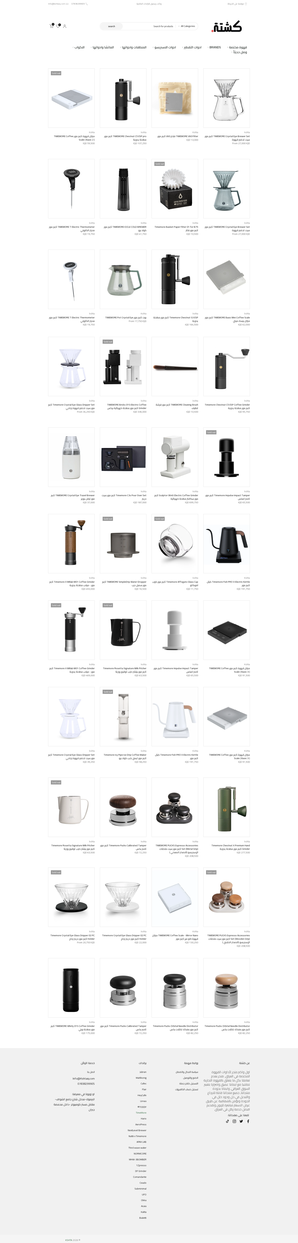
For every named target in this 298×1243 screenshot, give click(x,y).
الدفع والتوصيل (190, 1078)
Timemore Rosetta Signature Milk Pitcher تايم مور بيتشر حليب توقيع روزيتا (124, 670)
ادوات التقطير (192, 47)
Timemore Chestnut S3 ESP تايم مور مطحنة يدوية (175, 319)
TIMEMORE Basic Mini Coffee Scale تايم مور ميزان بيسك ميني (227, 319)
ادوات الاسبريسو (165, 47)
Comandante (139, 1177)
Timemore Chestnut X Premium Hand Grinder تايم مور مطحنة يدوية (230, 847)
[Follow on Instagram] (234, 1121)
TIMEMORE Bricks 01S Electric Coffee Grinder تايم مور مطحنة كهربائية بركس (126, 406)
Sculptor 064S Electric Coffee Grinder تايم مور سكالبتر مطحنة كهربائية (176, 497)
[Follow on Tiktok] (227, 1121)
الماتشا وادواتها (103, 47)
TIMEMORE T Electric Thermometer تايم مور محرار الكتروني (72, 229)
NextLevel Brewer (137, 1130)
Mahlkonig (141, 1078)
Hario (143, 1118)
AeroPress (140, 1124)
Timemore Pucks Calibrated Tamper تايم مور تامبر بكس (123, 847)
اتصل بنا (91, 1072)
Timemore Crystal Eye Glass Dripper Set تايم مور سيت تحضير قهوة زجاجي (71, 406)
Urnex (143, 1101)
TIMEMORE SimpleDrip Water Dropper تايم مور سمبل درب (124, 583)
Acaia (143, 1206)
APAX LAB (141, 1142)
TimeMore (141, 1112)
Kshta (195, 132)
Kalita (143, 1212)
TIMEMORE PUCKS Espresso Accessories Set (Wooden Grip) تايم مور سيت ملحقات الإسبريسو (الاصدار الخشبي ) (228, 939)
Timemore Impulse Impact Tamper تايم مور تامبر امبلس (227, 497)
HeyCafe (142, 1095)
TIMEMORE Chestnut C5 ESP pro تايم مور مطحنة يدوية (125, 138)
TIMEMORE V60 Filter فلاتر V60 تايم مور (177, 136)
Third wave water (137, 1147)
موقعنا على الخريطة (236, 4)
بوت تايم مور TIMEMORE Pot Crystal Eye (125, 317)
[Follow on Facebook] (248, 1121)
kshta (247, 132)
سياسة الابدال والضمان (187, 1072)
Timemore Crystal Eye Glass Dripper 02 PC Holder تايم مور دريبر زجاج (124, 937)
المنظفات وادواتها (134, 47)
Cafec (143, 1083)
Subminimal (140, 1188)
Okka (143, 1200)
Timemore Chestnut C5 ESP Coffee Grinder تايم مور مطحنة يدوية (227, 406)
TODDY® (142, 1107)
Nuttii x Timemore (137, 1136)
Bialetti (142, 1218)
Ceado (143, 1183)
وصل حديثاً (240, 52)
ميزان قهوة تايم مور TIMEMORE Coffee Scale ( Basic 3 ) (229, 670)
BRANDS (215, 47)
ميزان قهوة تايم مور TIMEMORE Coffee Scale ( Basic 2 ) (74, 138)
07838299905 (78, 4)
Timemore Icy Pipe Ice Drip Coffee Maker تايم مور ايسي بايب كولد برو (125, 756)
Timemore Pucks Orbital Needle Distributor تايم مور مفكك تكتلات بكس (227, 1028)
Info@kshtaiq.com (56, 4)
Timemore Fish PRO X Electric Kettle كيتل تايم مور (228, 583)
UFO (144, 1194)
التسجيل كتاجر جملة (188, 1083)
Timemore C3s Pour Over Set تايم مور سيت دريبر (124, 497)
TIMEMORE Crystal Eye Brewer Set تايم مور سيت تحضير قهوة (227, 138)
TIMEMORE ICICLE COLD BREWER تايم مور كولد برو (125, 229)
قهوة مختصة (238, 47)
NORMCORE (140, 1153)
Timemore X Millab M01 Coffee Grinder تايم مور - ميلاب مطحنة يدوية (72, 583)
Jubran (143, 1072)
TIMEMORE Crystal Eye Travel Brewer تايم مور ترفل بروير (73, 497)
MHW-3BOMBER (137, 1159)
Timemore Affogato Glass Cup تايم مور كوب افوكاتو (175, 583)
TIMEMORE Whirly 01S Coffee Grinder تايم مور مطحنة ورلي (73, 1028)
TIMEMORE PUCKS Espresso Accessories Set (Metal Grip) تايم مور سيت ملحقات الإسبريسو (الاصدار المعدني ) (177, 849)
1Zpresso (141, 1165)
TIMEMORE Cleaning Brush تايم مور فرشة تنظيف (177, 406)
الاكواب (79, 47)
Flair (144, 1089)
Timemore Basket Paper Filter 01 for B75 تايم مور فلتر (176, 229)
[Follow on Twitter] (241, 1121)
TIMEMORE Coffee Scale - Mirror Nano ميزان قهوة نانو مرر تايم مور (175, 937)
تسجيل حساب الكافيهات (186, 1089)
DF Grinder (140, 1171)
